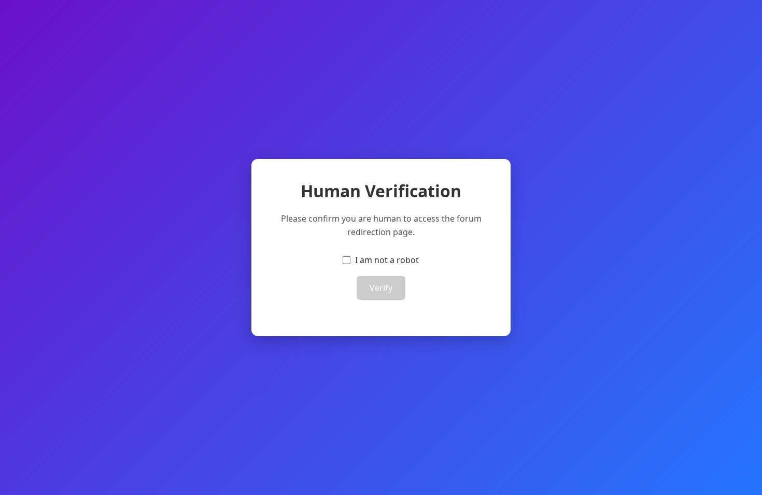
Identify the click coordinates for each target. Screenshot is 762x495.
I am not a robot (387, 260)
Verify (381, 288)
